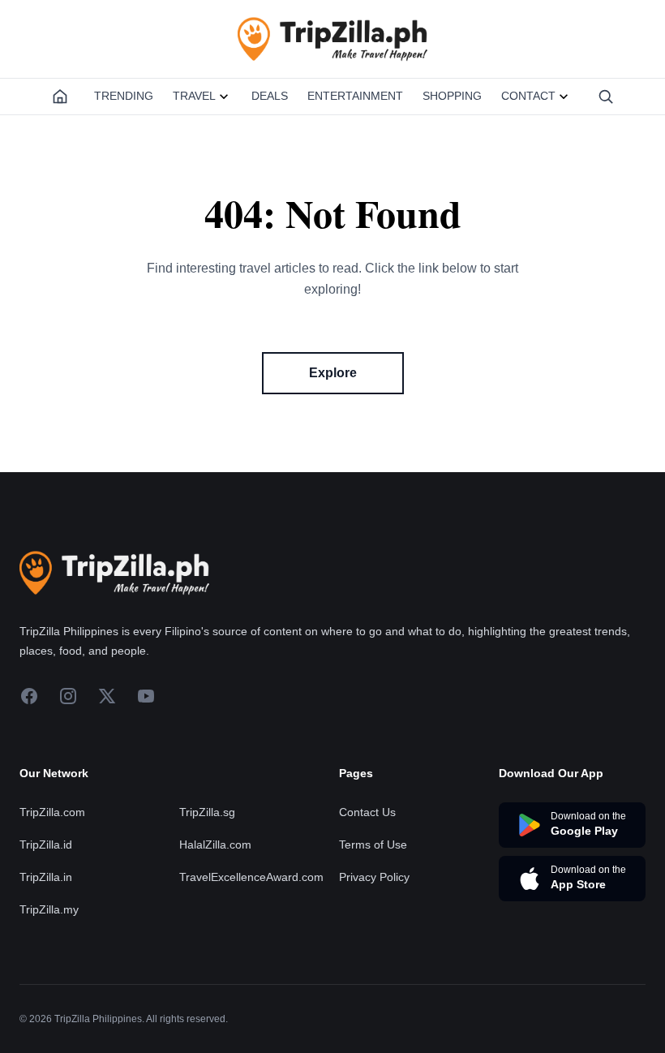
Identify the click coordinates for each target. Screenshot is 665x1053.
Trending (123, 95)
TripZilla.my (49, 909)
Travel (194, 95)
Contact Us (367, 812)
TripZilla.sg (207, 812)
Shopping (452, 95)
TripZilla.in (45, 876)
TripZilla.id (45, 844)
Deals (269, 95)
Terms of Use (373, 844)
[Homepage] (60, 96)
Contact (528, 95)
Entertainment (355, 95)
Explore (333, 373)
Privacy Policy (374, 876)
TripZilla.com (52, 812)
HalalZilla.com (215, 844)
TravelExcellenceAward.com (251, 876)
